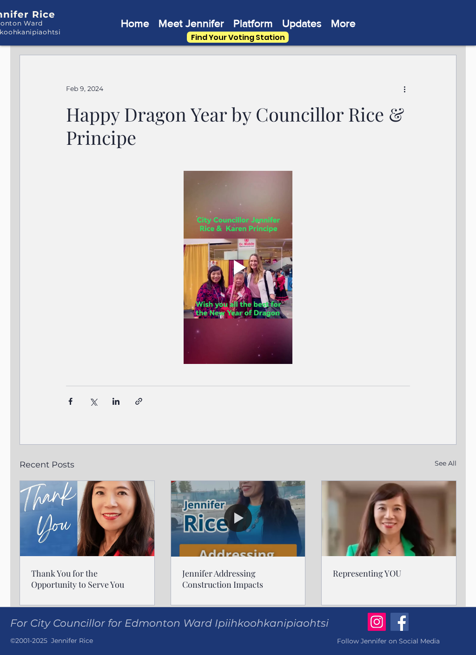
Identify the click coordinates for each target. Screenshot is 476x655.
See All (445, 463)
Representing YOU (367, 573)
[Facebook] (399, 622)
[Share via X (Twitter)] (93, 401)
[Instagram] (377, 622)
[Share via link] (138, 401)
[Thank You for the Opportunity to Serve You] (87, 518)
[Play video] (238, 267)
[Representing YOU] (389, 518)
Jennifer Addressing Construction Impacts (222, 579)
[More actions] (404, 88)
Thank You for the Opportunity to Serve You (77, 579)
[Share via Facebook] (70, 401)
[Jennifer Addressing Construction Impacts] (238, 518)
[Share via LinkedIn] (116, 401)
